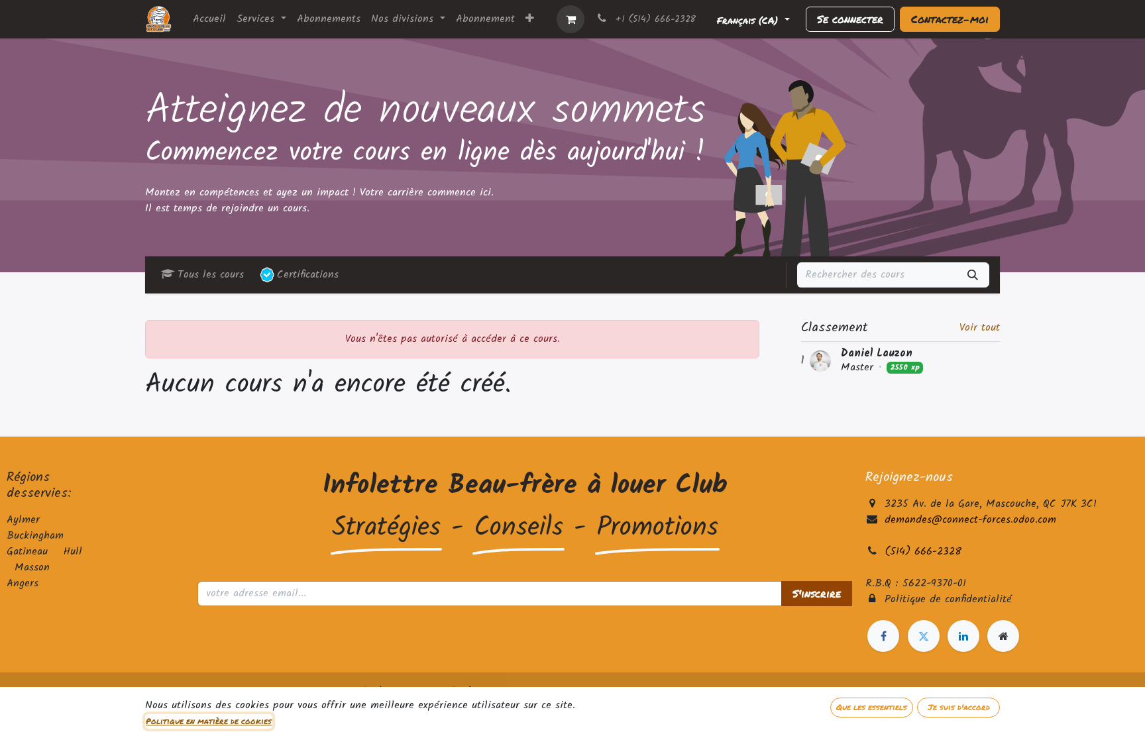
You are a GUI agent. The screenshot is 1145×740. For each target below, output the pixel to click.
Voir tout (979, 328)
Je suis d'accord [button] (959, 707)
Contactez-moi (950, 18)
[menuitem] (209, 19)
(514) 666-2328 (923, 551)
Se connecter (850, 18)
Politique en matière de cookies (209, 721)
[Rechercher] (972, 275)
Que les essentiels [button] (871, 707)
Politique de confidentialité (948, 599)
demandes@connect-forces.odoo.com (970, 519)
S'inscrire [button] (816, 593)
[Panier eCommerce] (570, 19)
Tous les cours (211, 274)
